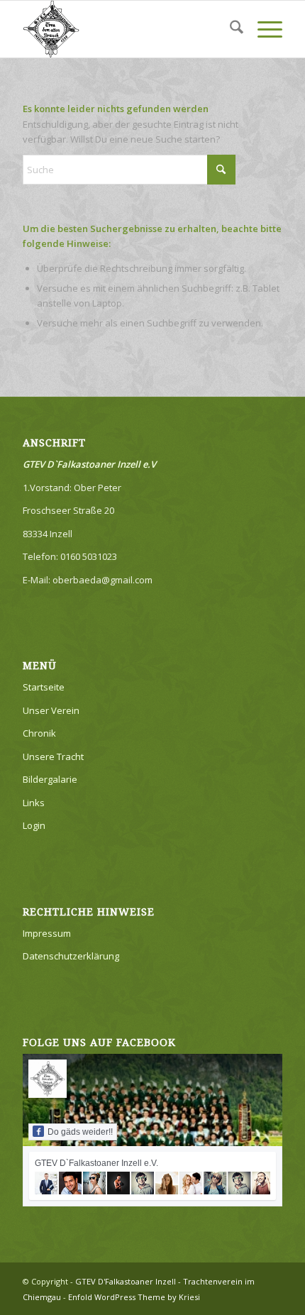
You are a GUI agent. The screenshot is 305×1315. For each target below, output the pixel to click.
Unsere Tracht (53, 756)
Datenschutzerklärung (71, 956)
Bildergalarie (50, 779)
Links (34, 802)
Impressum (47, 933)
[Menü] (262, 29)
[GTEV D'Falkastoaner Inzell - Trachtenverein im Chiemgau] (126, 29)
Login (34, 825)
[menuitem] (229, 29)
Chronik (39, 733)
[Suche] (229, 29)
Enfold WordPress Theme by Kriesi (134, 1297)
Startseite (44, 687)
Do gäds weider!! (80, 1132)
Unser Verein (51, 710)
